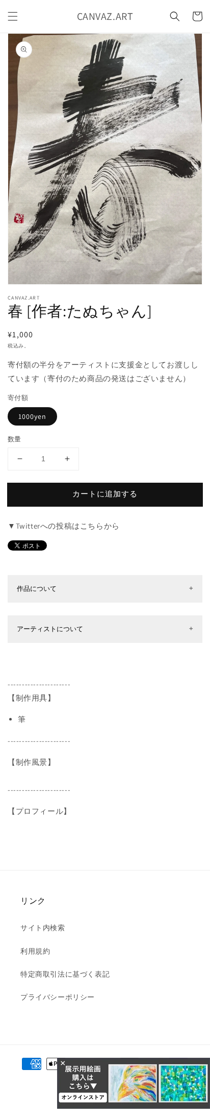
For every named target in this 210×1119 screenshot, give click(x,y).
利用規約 (35, 951)
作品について (37, 588)
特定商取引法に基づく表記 (65, 974)
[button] (13, 16)
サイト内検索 (42, 927)
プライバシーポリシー (57, 997)
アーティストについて (50, 629)
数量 (14, 439)
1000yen (32, 416)
